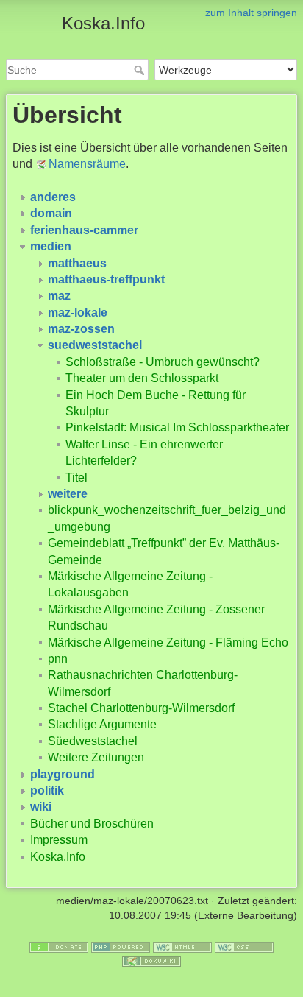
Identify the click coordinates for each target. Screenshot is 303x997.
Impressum (59, 840)
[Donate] (58, 946)
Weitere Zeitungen (96, 757)
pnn (58, 658)
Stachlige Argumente (102, 724)
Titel (76, 477)
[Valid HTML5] (182, 946)
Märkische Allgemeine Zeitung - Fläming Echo (168, 642)
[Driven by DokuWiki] (151, 961)
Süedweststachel (93, 741)
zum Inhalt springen (251, 12)
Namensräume (87, 164)
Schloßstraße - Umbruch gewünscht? (162, 362)
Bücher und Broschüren (92, 823)
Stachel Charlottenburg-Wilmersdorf (141, 708)
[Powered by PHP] (120, 946)
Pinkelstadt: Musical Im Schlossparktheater (177, 427)
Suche (141, 70)
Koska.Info (57, 856)
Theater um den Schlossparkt (141, 378)
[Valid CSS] (244, 946)
